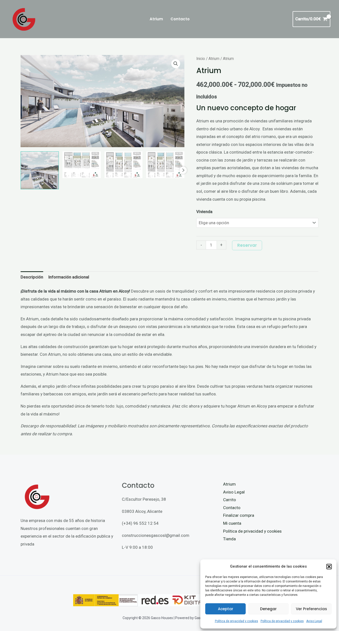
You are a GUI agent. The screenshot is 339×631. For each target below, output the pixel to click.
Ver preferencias (311, 608)
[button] (329, 566)
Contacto (231, 507)
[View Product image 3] (123, 164)
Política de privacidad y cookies (236, 621)
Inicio (200, 58)
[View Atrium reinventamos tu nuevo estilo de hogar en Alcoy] (40, 170)
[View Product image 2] (82, 164)
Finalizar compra (238, 515)
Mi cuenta (232, 523)
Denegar (268, 608)
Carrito (229, 499)
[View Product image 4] (165, 164)
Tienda (229, 538)
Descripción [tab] (32, 276)
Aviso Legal (314, 621)
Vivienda (204, 211)
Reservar (247, 245)
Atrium (213, 58)
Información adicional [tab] (68, 276)
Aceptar (225, 608)
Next (183, 170)
